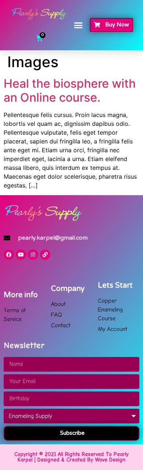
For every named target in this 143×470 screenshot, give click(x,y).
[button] (78, 25)
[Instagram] (33, 254)
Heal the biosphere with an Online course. (70, 90)
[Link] (45, 254)
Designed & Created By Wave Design (81, 459)
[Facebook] (9, 254)
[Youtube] (21, 254)
